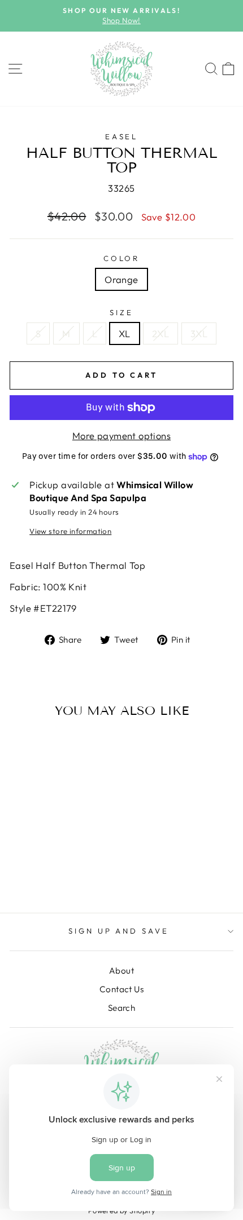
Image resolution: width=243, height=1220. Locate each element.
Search (121, 1007)
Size (121, 312)
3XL (198, 333)
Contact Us (121, 989)
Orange (121, 279)
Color (121, 258)
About (121, 970)
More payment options (121, 435)
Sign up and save (119, 930)
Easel (121, 136)
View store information (70, 531)
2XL (160, 333)
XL (125, 333)
